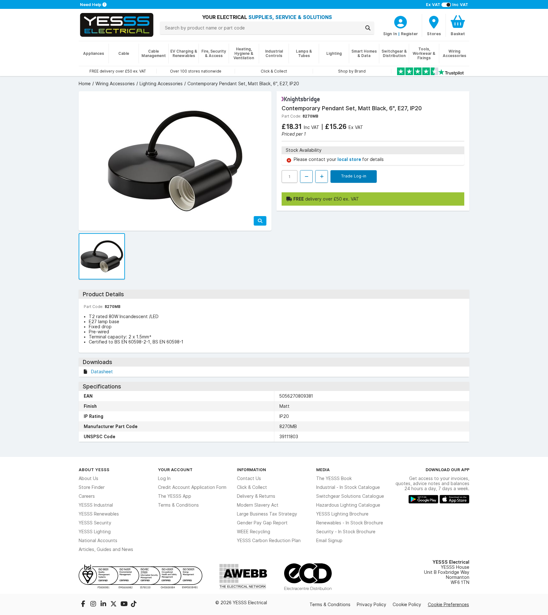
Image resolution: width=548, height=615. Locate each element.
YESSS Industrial (96, 505)
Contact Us (249, 478)
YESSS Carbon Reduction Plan (269, 540)
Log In (164, 478)
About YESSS (94, 469)
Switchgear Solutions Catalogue (350, 496)
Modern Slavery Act (257, 505)
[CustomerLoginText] (400, 21)
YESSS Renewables (99, 513)
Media (323, 469)
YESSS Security (95, 522)
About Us (88, 478)
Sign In (390, 33)
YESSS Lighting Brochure (342, 513)
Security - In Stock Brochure (345, 531)
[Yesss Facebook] (84, 604)
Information (251, 469)
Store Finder (92, 487)
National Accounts (98, 540)
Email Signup (329, 540)
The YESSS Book (334, 478)
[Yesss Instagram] (94, 604)
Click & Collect (252, 487)
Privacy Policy (371, 604)
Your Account (175, 469)
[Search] (368, 28)
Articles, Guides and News (106, 549)
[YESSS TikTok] (133, 604)
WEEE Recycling (253, 531)
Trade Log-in (353, 175)
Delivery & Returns (256, 496)
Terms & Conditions (178, 505)
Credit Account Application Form (192, 487)
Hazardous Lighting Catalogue (348, 505)
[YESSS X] (114, 604)
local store (349, 159)
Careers (87, 496)
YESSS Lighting (95, 531)
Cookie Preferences (448, 604)
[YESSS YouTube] (124, 604)
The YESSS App (174, 496)
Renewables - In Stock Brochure (349, 522)
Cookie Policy (407, 604)
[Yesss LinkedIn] (104, 604)
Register (409, 33)
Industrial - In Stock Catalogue (348, 487)
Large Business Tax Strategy (267, 513)
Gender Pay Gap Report (262, 522)
